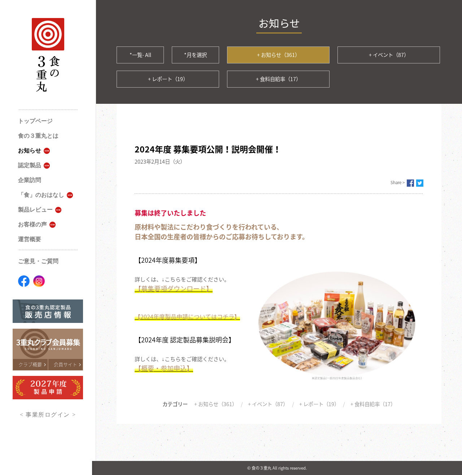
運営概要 (29, 239)
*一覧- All (140, 55)
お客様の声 (32, 224)
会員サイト (65, 364)
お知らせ (29, 150)
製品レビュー (35, 210)
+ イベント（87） (389, 55)
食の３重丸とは (38, 136)
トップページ (35, 121)
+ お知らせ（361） (278, 55)
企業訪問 (29, 180)
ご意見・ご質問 (38, 261)
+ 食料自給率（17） (278, 79)
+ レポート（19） (168, 79)
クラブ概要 (30, 364)
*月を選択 (195, 55)
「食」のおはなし (41, 195)
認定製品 (29, 165)
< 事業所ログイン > (48, 415)
